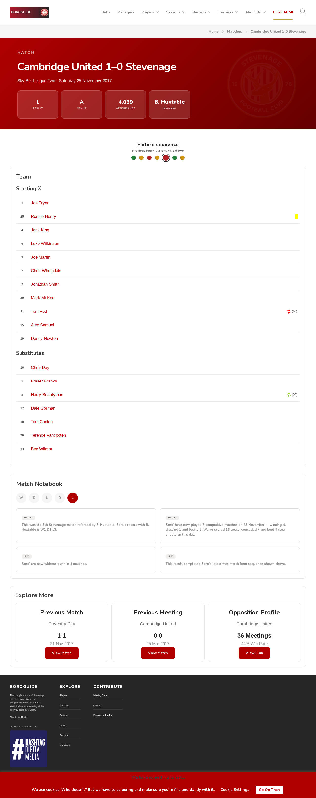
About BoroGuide (18, 717)
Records (199, 12)
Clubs (105, 12)
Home (214, 31)
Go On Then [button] (269, 789)
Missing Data (100, 695)
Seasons (173, 12)
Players (147, 12)
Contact (97, 705)
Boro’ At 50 (283, 12)
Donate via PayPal (102, 715)
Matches (234, 31)
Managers (126, 12)
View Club (254, 653)
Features (226, 12)
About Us (253, 12)
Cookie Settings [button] (235, 789)
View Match (62, 653)
